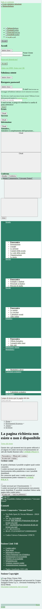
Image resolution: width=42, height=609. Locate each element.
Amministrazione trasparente (16, 565)
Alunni (8, 426)
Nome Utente (28, 53)
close (3, 218)
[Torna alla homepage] (21, 178)
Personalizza (6, 456)
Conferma (12, 176)
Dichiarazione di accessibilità (16, 557)
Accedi (4, 41)
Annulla (4, 176)
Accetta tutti (9, 458)
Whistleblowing (11, 561)
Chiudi (4, 113)
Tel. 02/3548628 (15, 518)
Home (8, 421)
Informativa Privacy (13, 552)
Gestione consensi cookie (15, 563)
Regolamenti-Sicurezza (14, 424)
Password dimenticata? (9, 60)
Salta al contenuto (7, 2)
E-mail (25, 89)
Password (26, 55)
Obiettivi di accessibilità (14, 559)
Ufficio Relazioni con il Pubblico (18, 555)
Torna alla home (7, 444)
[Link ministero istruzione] (11, 4)
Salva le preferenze (19, 494)
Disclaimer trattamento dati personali (14, 587)
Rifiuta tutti (20, 456)
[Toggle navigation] (19, 207)
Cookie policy (11, 548)
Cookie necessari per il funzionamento (15, 486)
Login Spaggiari (22, 98)
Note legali (10, 550)
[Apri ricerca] (22, 188)
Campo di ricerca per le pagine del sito (15, 398)
